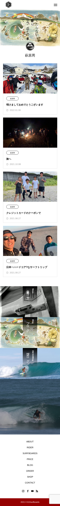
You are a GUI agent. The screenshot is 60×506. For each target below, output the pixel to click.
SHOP (30, 477)
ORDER (30, 471)
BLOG (30, 465)
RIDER (30, 447)
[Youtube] (32, 491)
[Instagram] (23, 491)
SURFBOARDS (30, 453)
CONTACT (30, 482)
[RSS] (36, 491)
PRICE (30, 459)
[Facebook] (27, 491)
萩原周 (12, 98)
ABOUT (30, 441)
